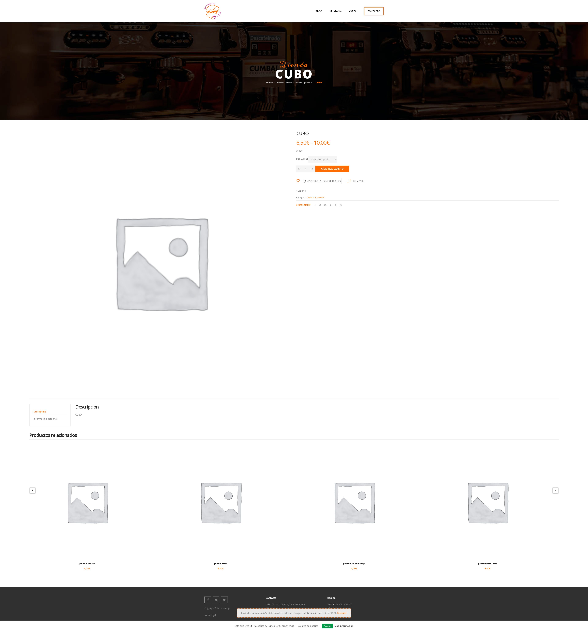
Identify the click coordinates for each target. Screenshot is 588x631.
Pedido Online (284, 82)
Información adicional (45, 418)
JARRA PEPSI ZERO (487, 563)
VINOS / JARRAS (303, 82)
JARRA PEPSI (220, 563)
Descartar (342, 613)
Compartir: (303, 205)
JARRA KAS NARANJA (354, 563)
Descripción (40, 411)
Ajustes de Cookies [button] (308, 625)
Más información (343, 625)
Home (269, 82)
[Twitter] (224, 600)
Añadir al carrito (332, 168)
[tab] (50, 411)
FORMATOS (302, 158)
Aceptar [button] (327, 626)
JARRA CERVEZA (87, 563)
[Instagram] (216, 600)
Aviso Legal (210, 615)
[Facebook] (207, 600)
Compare (358, 180)
